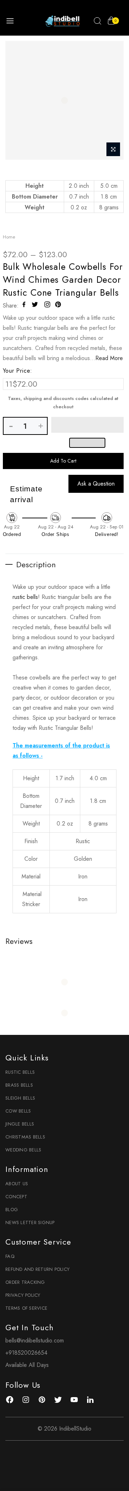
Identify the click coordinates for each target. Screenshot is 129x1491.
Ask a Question (96, 483)
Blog (11, 1209)
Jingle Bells (19, 1123)
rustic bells (25, 597)
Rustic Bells (20, 1072)
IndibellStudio (75, 1428)
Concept (16, 1196)
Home (9, 236)
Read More (109, 358)
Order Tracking (25, 1282)
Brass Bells (19, 1085)
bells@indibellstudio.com (34, 1340)
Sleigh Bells (20, 1098)
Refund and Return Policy (37, 1269)
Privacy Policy (22, 1295)
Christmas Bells (25, 1136)
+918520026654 (26, 1353)
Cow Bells (18, 1111)
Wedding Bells (23, 1149)
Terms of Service (26, 1308)
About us (16, 1183)
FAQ (9, 1256)
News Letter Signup (30, 1222)
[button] (87, 425)
